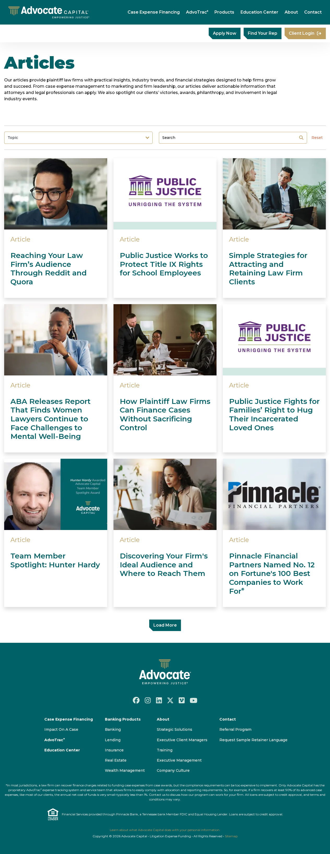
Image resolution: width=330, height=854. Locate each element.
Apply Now (224, 33)
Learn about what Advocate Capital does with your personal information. (165, 830)
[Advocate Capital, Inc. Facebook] (136, 700)
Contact (313, 12)
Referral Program (235, 729)
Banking (113, 729)
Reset (317, 137)
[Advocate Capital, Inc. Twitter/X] (170, 700)
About (291, 12)
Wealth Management (125, 770)
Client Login (301, 33)
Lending (113, 740)
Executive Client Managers (182, 740)
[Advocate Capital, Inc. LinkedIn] (159, 700)
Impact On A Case (61, 729)
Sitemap (231, 836)
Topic (13, 137)
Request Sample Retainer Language (253, 740)
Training (164, 750)
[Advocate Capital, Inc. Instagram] (148, 700)
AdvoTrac (197, 12)
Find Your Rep (262, 33)
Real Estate (116, 760)
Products (224, 12)
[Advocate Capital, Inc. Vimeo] (182, 700)
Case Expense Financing (154, 12)
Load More (165, 625)
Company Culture (173, 770)
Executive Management (179, 760)
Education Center (259, 12)
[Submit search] (301, 138)
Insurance (114, 750)
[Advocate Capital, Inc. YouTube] (193, 700)
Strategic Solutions (174, 729)
